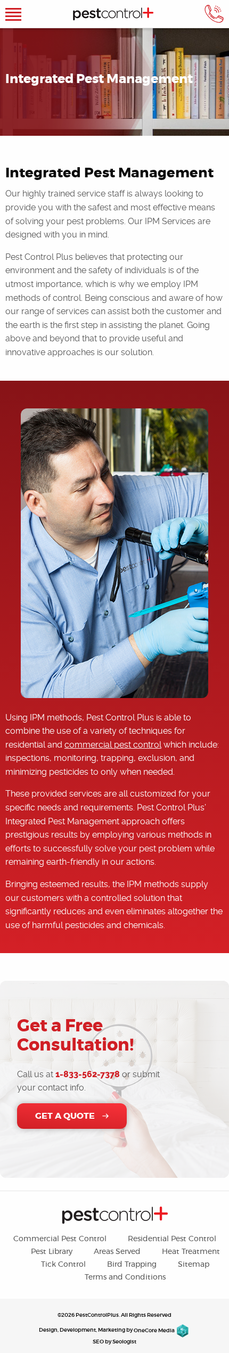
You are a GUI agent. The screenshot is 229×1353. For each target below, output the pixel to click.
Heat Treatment (191, 1252)
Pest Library (51, 1252)
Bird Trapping (132, 1264)
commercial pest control (112, 745)
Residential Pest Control (172, 1239)
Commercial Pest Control (60, 1239)
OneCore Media (154, 1330)
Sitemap (193, 1264)
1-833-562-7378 (87, 1074)
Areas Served (117, 1252)
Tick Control (63, 1264)
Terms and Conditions (125, 1277)
